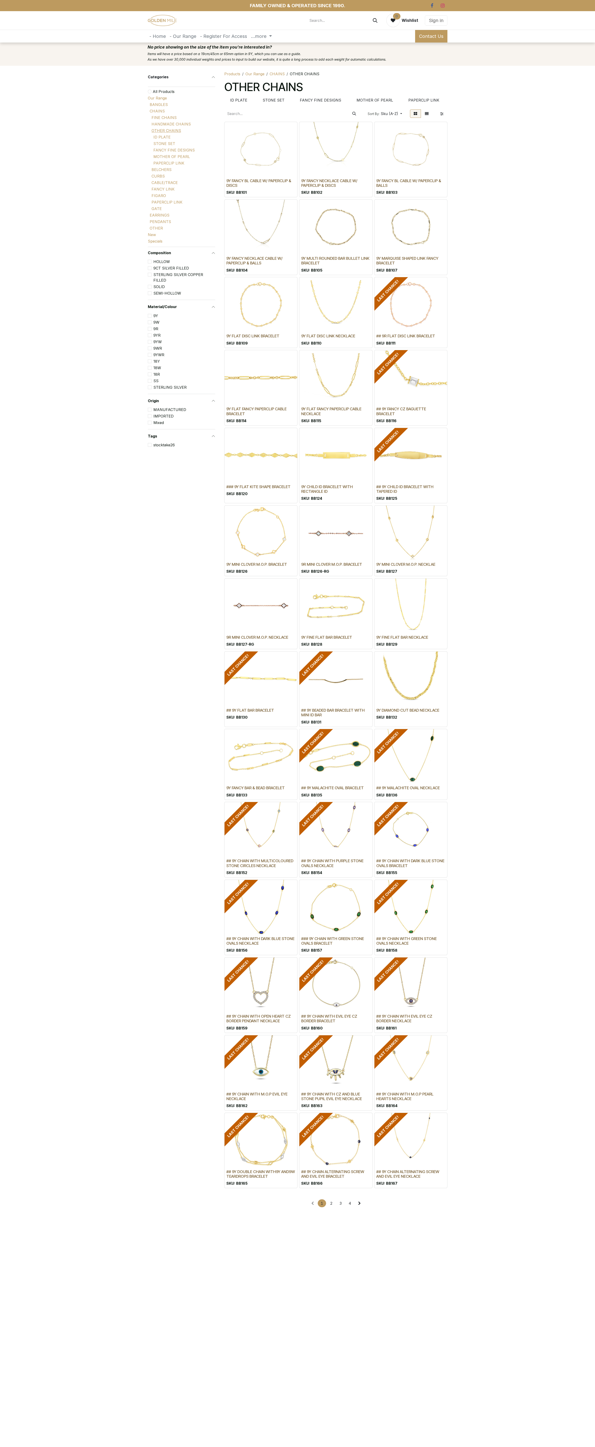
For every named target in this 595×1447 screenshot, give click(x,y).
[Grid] (415, 113)
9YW (157, 341)
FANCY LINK (163, 189)
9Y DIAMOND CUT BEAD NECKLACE (407, 710)
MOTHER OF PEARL (171, 156)
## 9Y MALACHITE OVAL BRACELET (332, 788)
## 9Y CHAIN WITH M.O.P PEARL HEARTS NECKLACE (404, 1096)
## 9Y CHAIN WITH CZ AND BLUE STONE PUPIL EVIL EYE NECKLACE (331, 1096)
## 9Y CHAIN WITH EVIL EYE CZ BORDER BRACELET (329, 1018)
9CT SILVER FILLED (171, 268)
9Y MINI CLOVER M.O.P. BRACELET (256, 564)
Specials (155, 241)
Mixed (158, 422)
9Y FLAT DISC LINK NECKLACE (328, 336)
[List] (427, 113)
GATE (157, 208)
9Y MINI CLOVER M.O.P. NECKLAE (405, 564)
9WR (157, 348)
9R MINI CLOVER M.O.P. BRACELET (331, 564)
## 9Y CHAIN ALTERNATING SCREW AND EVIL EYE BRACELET (332, 1174)
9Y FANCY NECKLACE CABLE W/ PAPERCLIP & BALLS (254, 260)
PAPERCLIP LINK (168, 163)
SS (156, 380)
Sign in (436, 20)
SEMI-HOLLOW (167, 293)
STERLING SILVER (170, 387)
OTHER (156, 228)
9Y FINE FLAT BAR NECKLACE (402, 637)
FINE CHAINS (164, 117)
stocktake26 (164, 445)
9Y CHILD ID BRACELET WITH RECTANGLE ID (327, 489)
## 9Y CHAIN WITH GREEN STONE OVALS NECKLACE (406, 941)
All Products (164, 91)
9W (156, 322)
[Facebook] (431, 5)
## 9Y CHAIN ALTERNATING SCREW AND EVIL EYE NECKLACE (407, 1174)
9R (155, 328)
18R (156, 374)
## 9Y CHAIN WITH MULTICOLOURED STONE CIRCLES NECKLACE (259, 863)
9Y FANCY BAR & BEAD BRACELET (255, 788)
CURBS (158, 176)
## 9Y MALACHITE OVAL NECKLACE (408, 788)
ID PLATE (162, 137)
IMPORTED (163, 416)
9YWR (158, 354)
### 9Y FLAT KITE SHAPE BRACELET (258, 486)
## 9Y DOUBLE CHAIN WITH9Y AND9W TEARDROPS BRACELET (260, 1174)
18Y (156, 361)
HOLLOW (161, 261)
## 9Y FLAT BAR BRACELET (250, 710)
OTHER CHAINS (166, 130)
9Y (155, 315)
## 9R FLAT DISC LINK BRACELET (405, 336)
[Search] (375, 20)
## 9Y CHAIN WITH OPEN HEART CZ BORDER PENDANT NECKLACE (258, 1018)
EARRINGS (159, 215)
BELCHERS (162, 169)
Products (232, 74)
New (152, 234)
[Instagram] (442, 5)
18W (157, 367)
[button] (385, 113)
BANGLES (159, 104)
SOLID (159, 286)
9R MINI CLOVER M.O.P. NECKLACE (257, 637)
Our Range (157, 98)
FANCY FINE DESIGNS (174, 150)
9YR (157, 335)
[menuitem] (158, 36)
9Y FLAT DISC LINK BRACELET (252, 336)
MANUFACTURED (169, 409)
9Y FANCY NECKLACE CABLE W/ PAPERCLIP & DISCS (329, 183)
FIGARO (159, 195)
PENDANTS (160, 221)
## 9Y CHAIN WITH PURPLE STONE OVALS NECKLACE (332, 863)
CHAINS (157, 111)
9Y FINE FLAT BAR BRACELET (326, 637)
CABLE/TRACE (165, 182)
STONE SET (164, 143)
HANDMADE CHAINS (171, 124)
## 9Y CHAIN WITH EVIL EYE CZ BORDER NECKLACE (404, 1018)
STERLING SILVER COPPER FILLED (178, 277)
